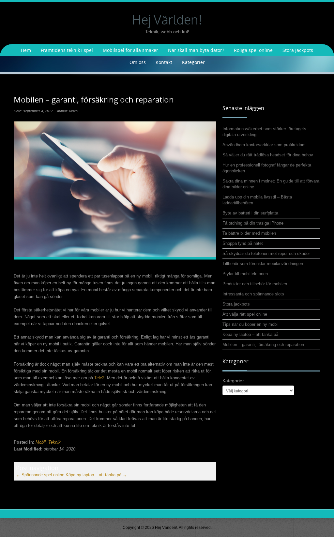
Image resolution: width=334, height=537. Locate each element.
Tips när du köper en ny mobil (250, 324)
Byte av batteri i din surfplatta (250, 213)
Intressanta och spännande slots (253, 294)
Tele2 (99, 377)
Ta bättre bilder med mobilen (249, 233)
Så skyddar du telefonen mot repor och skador (266, 253)
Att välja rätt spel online (244, 314)
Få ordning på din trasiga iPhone (252, 223)
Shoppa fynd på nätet (242, 243)
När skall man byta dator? (196, 50)
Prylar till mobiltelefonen (245, 273)
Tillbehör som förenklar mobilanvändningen (262, 263)
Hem (26, 50)
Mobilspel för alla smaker (130, 50)
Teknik (54, 442)
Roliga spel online (253, 50)
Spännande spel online (40, 474)
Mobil (41, 442)
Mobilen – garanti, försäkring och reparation (263, 344)
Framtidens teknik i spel (67, 50)
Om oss (137, 62)
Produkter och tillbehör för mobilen (254, 283)
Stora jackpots (297, 50)
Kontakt (164, 62)
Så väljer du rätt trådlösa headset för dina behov (267, 154)
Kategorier (193, 62)
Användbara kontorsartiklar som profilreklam (264, 144)
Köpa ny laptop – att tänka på (96, 474)
